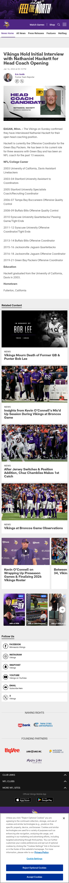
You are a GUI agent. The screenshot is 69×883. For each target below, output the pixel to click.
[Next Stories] (62, 609)
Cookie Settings (34, 858)
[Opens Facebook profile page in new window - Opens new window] (17, 81)
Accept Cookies (34, 877)
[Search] (58, 24)
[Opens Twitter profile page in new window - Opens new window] (22, 81)
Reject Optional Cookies (35, 867)
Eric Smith (20, 74)
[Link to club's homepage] (6, 23)
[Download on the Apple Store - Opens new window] (23, 800)
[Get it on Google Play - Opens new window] (45, 801)
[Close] (63, 818)
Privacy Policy (41, 852)
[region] (34, 848)
